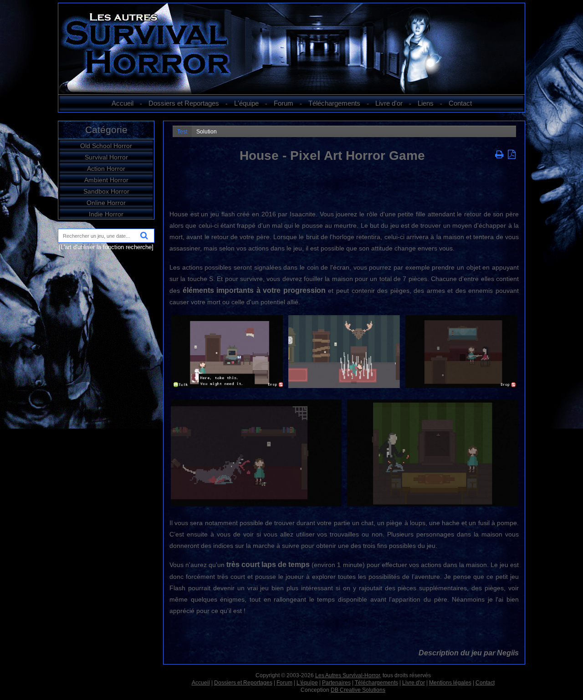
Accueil (122, 103)
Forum (283, 103)
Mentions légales (450, 683)
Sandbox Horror (106, 191)
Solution (206, 131)
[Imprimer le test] (500, 155)
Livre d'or (389, 103)
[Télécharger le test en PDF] (512, 155)
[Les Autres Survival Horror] (291, 92)
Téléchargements (334, 103)
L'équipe (246, 103)
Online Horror (106, 202)
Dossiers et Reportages (183, 103)
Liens (426, 103)
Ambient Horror (106, 180)
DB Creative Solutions (358, 690)
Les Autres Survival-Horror (347, 675)
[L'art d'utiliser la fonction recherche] (106, 247)
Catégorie (106, 129)
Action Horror (106, 168)
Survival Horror (106, 157)
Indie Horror (106, 214)
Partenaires (336, 683)
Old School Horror (106, 145)
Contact (460, 103)
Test (182, 131)
